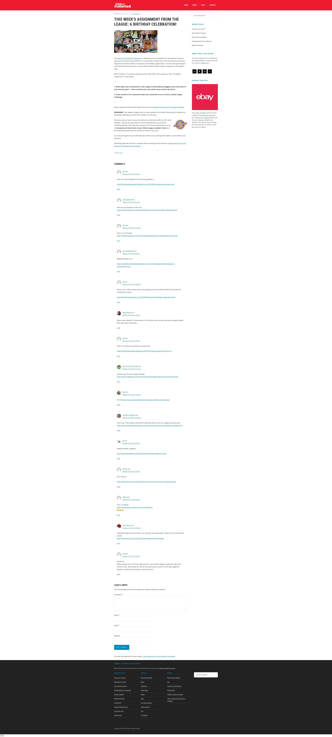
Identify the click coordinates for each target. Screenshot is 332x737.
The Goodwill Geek (127, 251)
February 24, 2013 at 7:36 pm (131, 471)
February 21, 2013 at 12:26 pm (131, 284)
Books (142, 682)
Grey (123, 225)
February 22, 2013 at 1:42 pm (131, 341)
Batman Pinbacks (197, 45)
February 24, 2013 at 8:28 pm (131, 500)
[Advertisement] (205, 144)
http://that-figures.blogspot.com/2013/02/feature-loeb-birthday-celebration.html (146, 297)
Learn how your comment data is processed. (159, 656)
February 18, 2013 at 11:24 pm (131, 228)
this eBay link (206, 118)
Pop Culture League (146, 703)
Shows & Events (145, 707)
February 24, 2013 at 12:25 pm (131, 395)
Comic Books (144, 690)
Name (117, 615)
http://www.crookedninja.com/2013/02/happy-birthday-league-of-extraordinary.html (147, 377)
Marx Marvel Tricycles (199, 33)
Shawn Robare (126, 312)
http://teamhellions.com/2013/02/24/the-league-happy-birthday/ (140, 538)
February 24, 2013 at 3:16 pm (131, 443)
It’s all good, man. (119, 711)
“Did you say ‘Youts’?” (199, 29)
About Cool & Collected (173, 678)
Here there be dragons (199, 37)
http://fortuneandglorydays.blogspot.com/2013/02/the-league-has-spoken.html (145, 184)
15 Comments (135, 14)
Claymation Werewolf (128, 415)
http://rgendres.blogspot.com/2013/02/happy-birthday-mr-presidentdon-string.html (147, 236)
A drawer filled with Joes (121, 707)
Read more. (205, 63)
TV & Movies (144, 715)
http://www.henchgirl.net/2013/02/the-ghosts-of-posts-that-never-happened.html (146, 482)
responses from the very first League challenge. (168, 107)
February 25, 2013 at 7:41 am (131, 556)
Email (116, 625)
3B (123, 441)
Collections (144, 686)
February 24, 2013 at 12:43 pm (131, 418)
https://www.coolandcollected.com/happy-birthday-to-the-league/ (146, 400)
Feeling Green (118, 715)
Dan (123, 338)
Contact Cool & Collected (174, 686)
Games (143, 694)
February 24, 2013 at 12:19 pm (131, 369)
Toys (142, 711)
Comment (118, 595)
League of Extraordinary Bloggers (129, 58)
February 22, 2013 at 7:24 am (131, 315)
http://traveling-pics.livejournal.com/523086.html (135, 507)
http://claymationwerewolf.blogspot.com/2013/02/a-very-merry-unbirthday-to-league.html (150, 425)
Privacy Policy (171, 690)
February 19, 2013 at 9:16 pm (131, 254)
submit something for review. (167, 668)
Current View (117, 703)
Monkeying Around (119, 698)
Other (121, 153)
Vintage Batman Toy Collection (202, 41)
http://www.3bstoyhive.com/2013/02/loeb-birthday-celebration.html (141, 454)
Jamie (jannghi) (126, 199)
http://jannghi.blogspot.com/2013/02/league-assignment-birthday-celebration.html (147, 210)
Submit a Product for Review (175, 694)
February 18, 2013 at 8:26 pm (131, 202)
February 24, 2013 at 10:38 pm (131, 528)
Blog (168, 682)
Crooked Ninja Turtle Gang (130, 366)
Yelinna (124, 497)
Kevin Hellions (126, 525)
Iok (123, 282)
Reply (118, 189)
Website (117, 636)
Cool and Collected (127, 5)
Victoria (124, 469)
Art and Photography (146, 678)
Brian (123, 392)
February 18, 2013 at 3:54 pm (131, 174)
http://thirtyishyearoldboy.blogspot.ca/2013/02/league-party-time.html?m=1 (144, 351)
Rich (123, 171)
